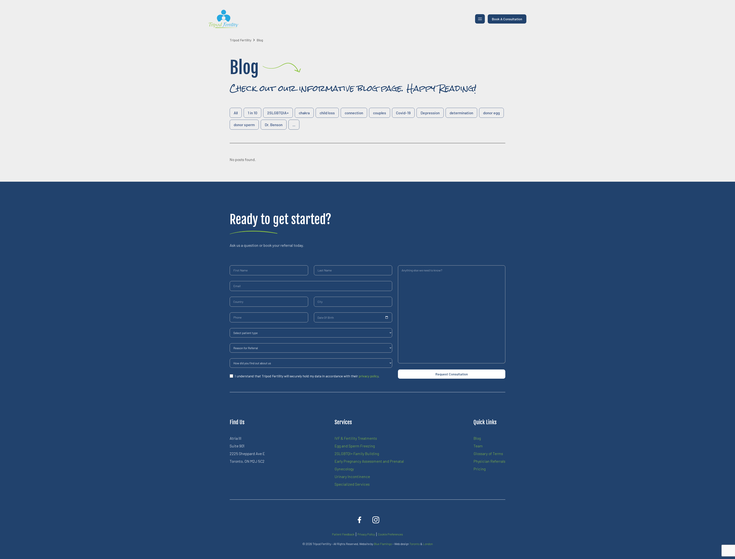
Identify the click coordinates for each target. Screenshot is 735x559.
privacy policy (368, 376)
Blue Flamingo (383, 544)
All (236, 112)
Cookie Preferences (390, 534)
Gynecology (344, 469)
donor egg (491, 112)
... (293, 124)
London (428, 544)
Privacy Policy (366, 534)
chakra (304, 112)
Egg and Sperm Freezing (355, 446)
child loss (327, 112)
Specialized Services (352, 484)
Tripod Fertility (240, 40)
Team (478, 446)
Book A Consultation (507, 19)
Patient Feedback (343, 534)
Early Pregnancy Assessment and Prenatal (369, 461)
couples (379, 112)
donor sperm (244, 124)
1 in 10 (252, 112)
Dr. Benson (274, 124)
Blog (477, 438)
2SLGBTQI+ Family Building (357, 453)
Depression (430, 112)
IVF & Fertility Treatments (356, 438)
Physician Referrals (489, 461)
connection (354, 112)
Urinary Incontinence (352, 476)
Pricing (480, 469)
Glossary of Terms (488, 453)
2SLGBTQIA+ (278, 112)
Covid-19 (403, 112)
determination (461, 112)
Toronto (414, 544)
